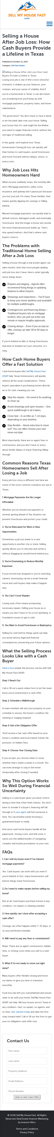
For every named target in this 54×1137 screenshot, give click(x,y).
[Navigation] (49, 24)
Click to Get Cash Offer (27, 1097)
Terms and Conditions (27, 1128)
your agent (21, 812)
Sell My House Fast (26, 1115)
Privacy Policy (27, 1132)
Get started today (20, 1011)
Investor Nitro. (28, 1122)
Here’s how (8, 668)
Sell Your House (18, 66)
